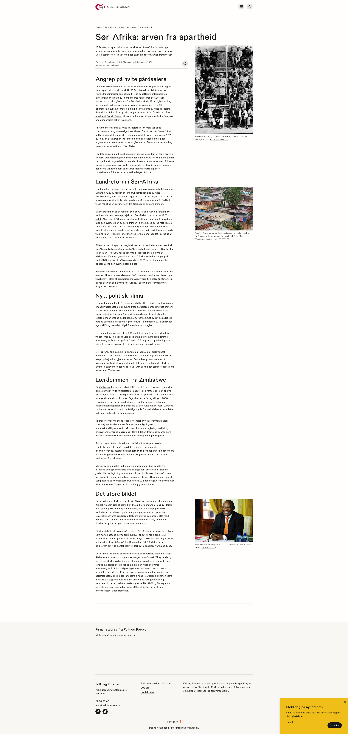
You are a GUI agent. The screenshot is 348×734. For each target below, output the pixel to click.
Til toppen (172, 721)
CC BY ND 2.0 (208, 547)
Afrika (98, 27)
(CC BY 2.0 (223, 239)
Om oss (145, 687)
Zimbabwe (105, 387)
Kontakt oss (147, 692)
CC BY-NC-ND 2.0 (218, 139)
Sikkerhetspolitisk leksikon (156, 683)
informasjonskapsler (187, 727)
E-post (289, 721)
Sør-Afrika (110, 27)
